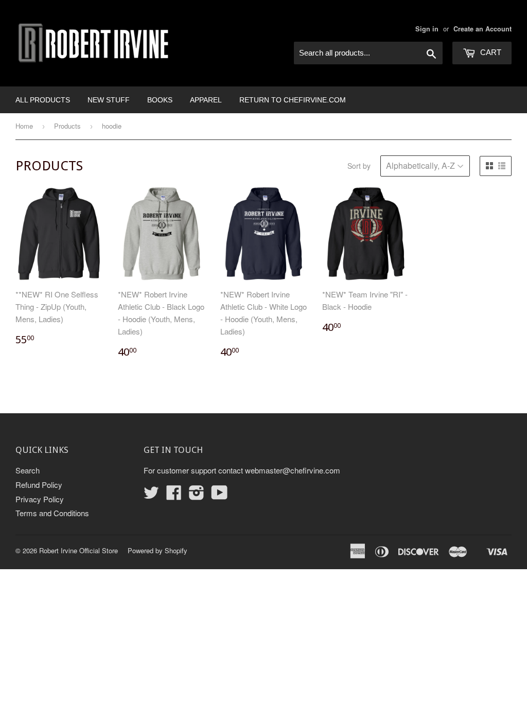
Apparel (206, 100)
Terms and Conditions (52, 512)
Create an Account (482, 28)
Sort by (359, 166)
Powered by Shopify (157, 550)
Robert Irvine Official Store (78, 550)
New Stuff (108, 100)
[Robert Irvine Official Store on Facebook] (174, 495)
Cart (489, 52)
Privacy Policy (39, 499)
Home (24, 126)
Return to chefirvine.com (292, 100)
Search (27, 470)
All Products (42, 100)
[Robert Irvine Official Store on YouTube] (219, 495)
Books (159, 100)
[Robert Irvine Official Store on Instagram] (196, 495)
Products (67, 126)
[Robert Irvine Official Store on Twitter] (151, 495)
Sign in (426, 28)
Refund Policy (38, 484)
